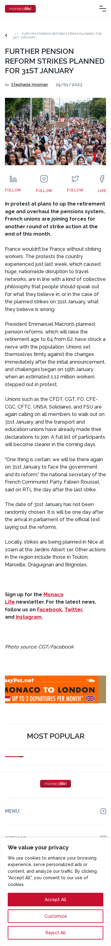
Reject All (56, 932)
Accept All (55, 899)
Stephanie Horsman (29, 84)
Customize (55, 916)
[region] (55, 891)
